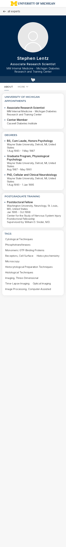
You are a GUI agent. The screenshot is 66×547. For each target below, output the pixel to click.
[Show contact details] (33, 79)
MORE (21, 86)
